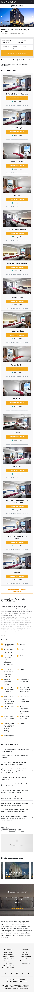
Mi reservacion (26, 954)
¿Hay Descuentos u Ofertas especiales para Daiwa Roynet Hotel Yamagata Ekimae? (14, 811)
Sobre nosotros (8, 952)
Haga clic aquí (17, 935)
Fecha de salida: (22, 40)
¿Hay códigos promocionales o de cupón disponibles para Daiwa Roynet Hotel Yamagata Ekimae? (14, 818)
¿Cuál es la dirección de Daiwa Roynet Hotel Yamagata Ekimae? (15, 750)
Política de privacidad (8, 961)
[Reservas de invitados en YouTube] (28, 973)
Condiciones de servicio (8, 958)
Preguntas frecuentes (8, 954)
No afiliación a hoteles (8, 967)
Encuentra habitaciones (17, 53)
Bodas (31, 60)
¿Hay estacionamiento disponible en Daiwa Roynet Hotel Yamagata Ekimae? (14, 798)
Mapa (8, 60)
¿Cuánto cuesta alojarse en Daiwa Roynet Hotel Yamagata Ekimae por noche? (14, 763)
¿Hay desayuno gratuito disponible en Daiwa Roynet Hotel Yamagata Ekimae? (15, 791)
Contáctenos (25, 952)
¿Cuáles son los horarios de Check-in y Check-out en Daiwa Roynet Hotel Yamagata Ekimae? (13, 771)
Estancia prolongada (25, 961)
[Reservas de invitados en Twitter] (11, 973)
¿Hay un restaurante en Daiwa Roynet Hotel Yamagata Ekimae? (15, 785)
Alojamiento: (5, 46)
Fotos (2, 60)
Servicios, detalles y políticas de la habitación (17, 105)
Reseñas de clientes (8, 956)
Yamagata (12, 831)
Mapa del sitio (8, 963)
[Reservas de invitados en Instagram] (17, 973)
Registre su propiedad (8, 965)
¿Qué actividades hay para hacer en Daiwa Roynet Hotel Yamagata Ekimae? (14, 804)
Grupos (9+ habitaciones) (20, 60)
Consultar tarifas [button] (17, 98)
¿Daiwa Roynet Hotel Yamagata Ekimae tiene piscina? (13, 778)
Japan (22, 831)
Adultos (15, 46)
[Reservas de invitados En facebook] (6, 973)
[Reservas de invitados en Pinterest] (23, 973)
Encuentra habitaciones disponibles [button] (17, 590)
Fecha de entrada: (6, 40)
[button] (1, 17)
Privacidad (24, 963)
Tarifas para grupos (26, 956)
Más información (5, 65)
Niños (25, 46)
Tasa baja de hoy (17, 101)
